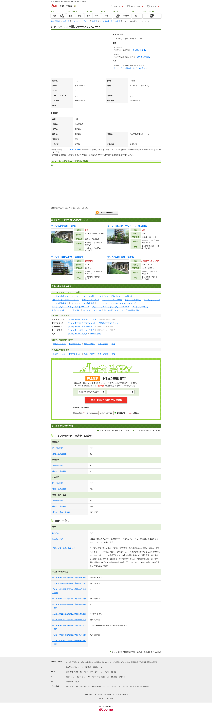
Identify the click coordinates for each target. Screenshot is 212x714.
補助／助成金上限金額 (61, 512)
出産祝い (55, 533)
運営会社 (125, 694)
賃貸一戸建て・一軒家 (86, 672)
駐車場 (107, 672)
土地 (108, 677)
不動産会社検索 (96, 687)
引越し (72, 687)
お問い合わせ (107, 694)
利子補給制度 (57, 448)
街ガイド (114, 687)
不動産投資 (114, 677)
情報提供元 (134, 662)
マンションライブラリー (80, 21)
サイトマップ (117, 694)
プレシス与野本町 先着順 (120, 257)
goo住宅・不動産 (56, 661)
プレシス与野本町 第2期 (63, 226)
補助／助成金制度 (59, 454)
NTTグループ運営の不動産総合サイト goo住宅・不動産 (68, 1)
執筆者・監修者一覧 (136, 687)
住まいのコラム (123, 687)
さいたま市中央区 (106, 21)
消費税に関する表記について (93, 667)
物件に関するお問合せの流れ (121, 662)
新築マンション (70, 677)
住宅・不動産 (55, 21)
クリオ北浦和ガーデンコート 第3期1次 (127, 226)
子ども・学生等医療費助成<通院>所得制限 (69, 599)
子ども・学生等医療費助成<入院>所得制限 (69, 635)
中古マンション (81, 677)
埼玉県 (94, 21)
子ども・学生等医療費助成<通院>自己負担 (69, 583)
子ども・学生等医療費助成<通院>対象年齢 (69, 577)
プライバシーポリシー (89, 694)
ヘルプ (100, 694)
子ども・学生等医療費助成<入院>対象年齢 (69, 614)
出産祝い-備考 (57, 539)
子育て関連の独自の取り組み (63, 548)
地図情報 (146, 687)
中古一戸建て (101, 677)
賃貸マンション (99, 672)
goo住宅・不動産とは (72, 662)
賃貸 (67, 672)
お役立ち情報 (55, 686)
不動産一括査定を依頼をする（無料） (106, 400)
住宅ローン (122, 677)
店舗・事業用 (74, 672)
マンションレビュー (72, 150)
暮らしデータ (107, 687)
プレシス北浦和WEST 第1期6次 (67, 257)
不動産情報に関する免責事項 (148, 662)
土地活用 (77, 682)
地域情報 (66, 21)
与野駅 (117, 21)
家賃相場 (113, 672)
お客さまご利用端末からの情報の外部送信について (95, 662)
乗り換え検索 (138, 50)
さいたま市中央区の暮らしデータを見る (130, 68)
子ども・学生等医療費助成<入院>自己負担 (69, 620)
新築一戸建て (92, 677)
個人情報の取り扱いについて (74, 667)
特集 (67, 687)
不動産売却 (69, 682)
